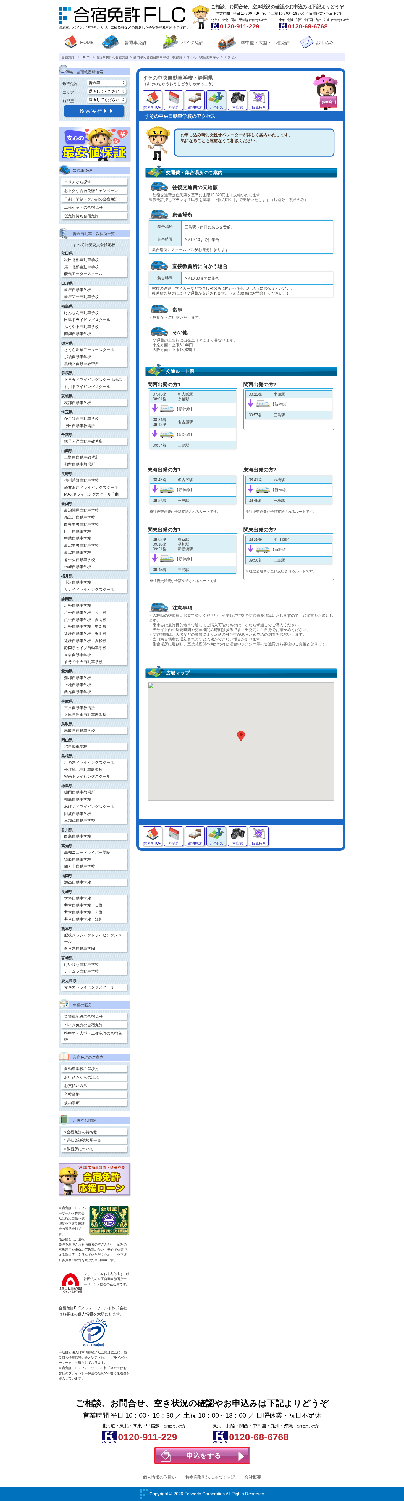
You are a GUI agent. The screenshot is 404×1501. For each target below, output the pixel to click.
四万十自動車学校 (79, 866)
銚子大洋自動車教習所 (83, 441)
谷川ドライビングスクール (87, 386)
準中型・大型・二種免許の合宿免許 (93, 1036)
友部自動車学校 (77, 402)
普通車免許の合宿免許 (83, 1016)
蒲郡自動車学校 (77, 677)
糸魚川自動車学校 (79, 517)
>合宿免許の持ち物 (80, 1132)
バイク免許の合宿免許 (83, 1025)
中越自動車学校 (77, 538)
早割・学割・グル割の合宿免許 (91, 199)
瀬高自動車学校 (77, 882)
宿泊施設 (195, 107)
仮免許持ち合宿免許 (81, 216)
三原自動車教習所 (79, 708)
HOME (87, 42)
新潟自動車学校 (77, 552)
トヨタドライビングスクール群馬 (93, 379)
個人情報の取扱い (159, 1477)
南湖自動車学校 (77, 333)
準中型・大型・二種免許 (265, 42)
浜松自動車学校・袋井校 (85, 612)
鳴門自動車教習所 (79, 792)
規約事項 (72, 1103)
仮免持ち (259, 107)
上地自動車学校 (77, 684)
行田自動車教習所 (79, 425)
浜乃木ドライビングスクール (89, 762)
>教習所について (78, 1149)
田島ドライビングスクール (87, 320)
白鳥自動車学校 (77, 836)
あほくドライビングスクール (89, 806)
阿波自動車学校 (77, 813)
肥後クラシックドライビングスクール (93, 938)
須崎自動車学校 (77, 859)
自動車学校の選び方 (81, 1069)
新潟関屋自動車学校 (81, 510)
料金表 (173, 107)
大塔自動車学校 (77, 898)
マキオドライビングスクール (89, 987)
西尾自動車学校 (77, 692)
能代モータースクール (83, 273)
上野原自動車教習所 (81, 457)
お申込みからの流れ (81, 1077)
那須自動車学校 (77, 357)
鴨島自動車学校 (77, 799)
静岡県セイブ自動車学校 (85, 648)
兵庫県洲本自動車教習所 (85, 714)
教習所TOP (152, 107)
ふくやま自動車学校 (81, 326)
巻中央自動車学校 (79, 559)
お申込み (325, 42)
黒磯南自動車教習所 (81, 364)
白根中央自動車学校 (81, 524)
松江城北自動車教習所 (83, 769)
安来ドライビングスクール (87, 776)
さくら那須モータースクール (89, 349)
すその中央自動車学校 (83, 661)
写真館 (237, 107)
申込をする (204, 1455)
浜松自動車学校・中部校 (85, 626)
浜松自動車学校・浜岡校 (85, 619)
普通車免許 (136, 42)
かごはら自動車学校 (81, 418)
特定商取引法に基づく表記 (210, 1477)
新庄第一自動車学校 (81, 297)
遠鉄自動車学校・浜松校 (85, 640)
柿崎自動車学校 (77, 567)
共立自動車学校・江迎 (83, 919)
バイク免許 (192, 42)
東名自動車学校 (77, 655)
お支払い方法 (75, 1085)
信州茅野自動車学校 (81, 480)
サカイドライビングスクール (89, 589)
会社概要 (253, 1477)
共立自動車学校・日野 (83, 905)
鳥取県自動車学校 (79, 730)
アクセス (216, 107)
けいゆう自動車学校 (81, 964)
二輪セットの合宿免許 (83, 207)
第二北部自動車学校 (81, 267)
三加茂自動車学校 (79, 820)
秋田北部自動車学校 (81, 260)
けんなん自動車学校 (81, 312)
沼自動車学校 (75, 746)
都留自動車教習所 (79, 464)
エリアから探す (77, 182)
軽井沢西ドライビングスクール (91, 487)
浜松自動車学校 (77, 605)
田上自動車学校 (77, 531)
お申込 (327, 102)
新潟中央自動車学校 (81, 545)
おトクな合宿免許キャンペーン (91, 190)
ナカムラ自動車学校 (81, 971)
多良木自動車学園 (79, 948)
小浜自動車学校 (77, 582)
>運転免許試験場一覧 (82, 1140)
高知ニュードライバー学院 (87, 852)
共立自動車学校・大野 (83, 912)
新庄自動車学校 (77, 289)
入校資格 (72, 1094)
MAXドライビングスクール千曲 (91, 494)
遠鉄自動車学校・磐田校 (85, 633)
